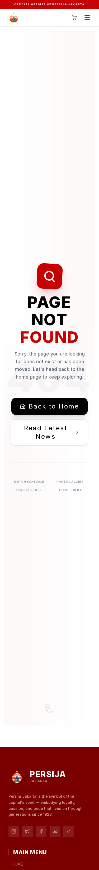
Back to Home (54, 406)
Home (17, 864)
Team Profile (70, 489)
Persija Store (28, 489)
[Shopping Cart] (74, 17)
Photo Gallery (69, 481)
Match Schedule (29, 481)
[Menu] (87, 17)
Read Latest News (45, 432)
